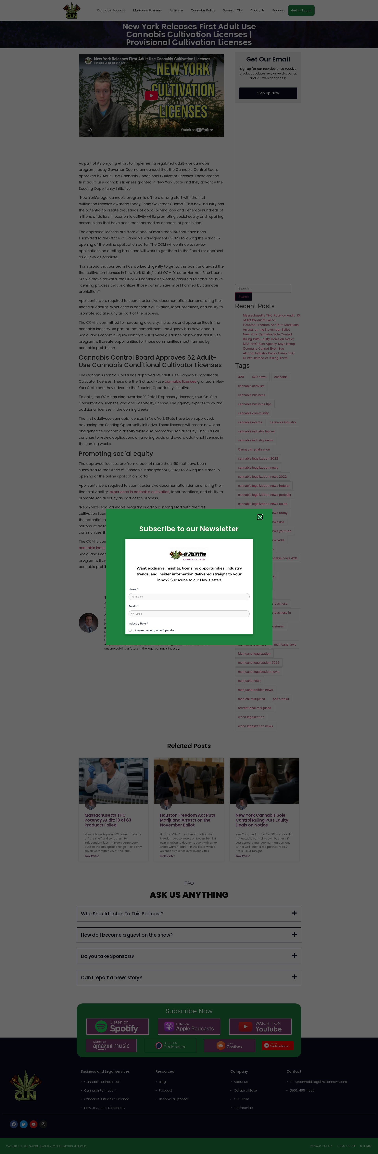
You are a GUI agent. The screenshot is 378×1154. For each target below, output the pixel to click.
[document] (189, 577)
